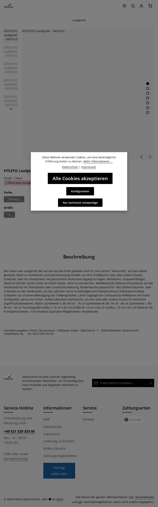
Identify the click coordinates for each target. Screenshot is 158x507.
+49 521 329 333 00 (19, 431)
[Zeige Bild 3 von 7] (147, 93)
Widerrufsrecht (54, 448)
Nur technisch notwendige (80, 202)
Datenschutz (52, 426)
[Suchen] (133, 6)
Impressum (51, 434)
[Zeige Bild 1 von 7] (147, 83)
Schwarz (16, 199)
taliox (59, 499)
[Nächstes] (150, 157)
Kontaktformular (16, 458)
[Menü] (124, 6)
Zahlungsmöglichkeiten (60, 456)
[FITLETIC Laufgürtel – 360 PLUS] (88, 95)
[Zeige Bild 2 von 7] (147, 88)
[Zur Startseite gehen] (9, 6)
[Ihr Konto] (141, 6)
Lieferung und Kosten (59, 441)
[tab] (79, 256)
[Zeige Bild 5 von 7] (147, 102)
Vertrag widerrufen (59, 470)
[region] (79, 95)
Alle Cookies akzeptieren (80, 178)
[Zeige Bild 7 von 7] (147, 112)
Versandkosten (144, 497)
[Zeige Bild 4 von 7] (147, 98)
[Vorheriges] (142, 157)
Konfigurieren (80, 191)
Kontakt (88, 419)
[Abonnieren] (150, 383)
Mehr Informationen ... (98, 161)
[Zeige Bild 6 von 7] (147, 107)
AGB (46, 419)
